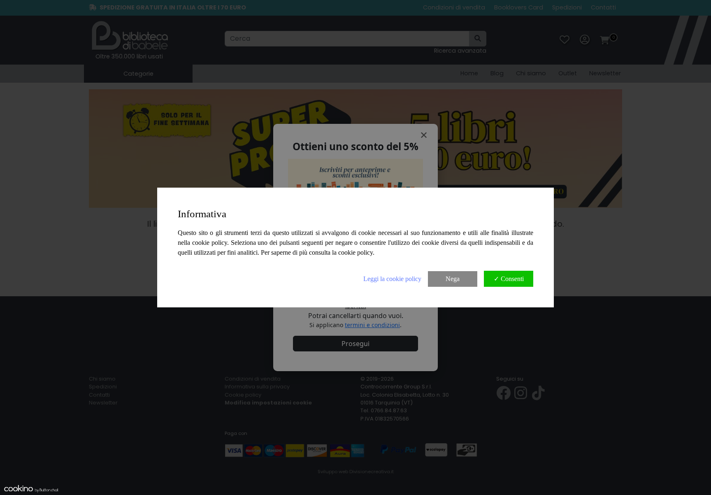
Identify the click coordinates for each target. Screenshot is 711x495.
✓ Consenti (509, 278)
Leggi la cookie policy (392, 278)
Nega (453, 278)
